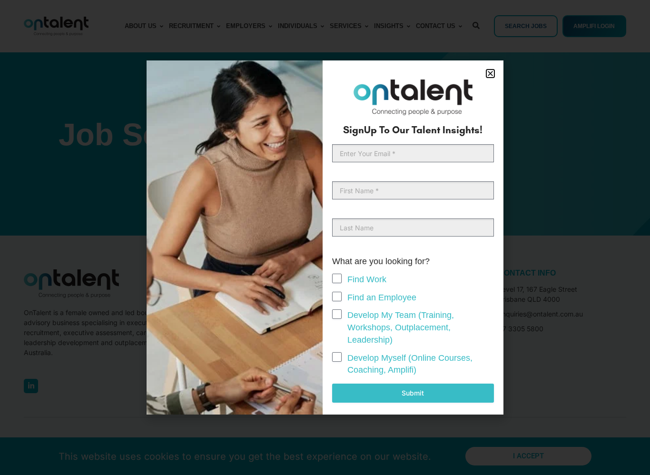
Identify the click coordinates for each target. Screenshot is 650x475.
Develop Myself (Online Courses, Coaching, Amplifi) (410, 364)
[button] (490, 73)
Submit (413, 393)
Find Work (366, 279)
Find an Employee (381, 297)
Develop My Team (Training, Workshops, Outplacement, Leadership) (400, 327)
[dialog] (325, 237)
